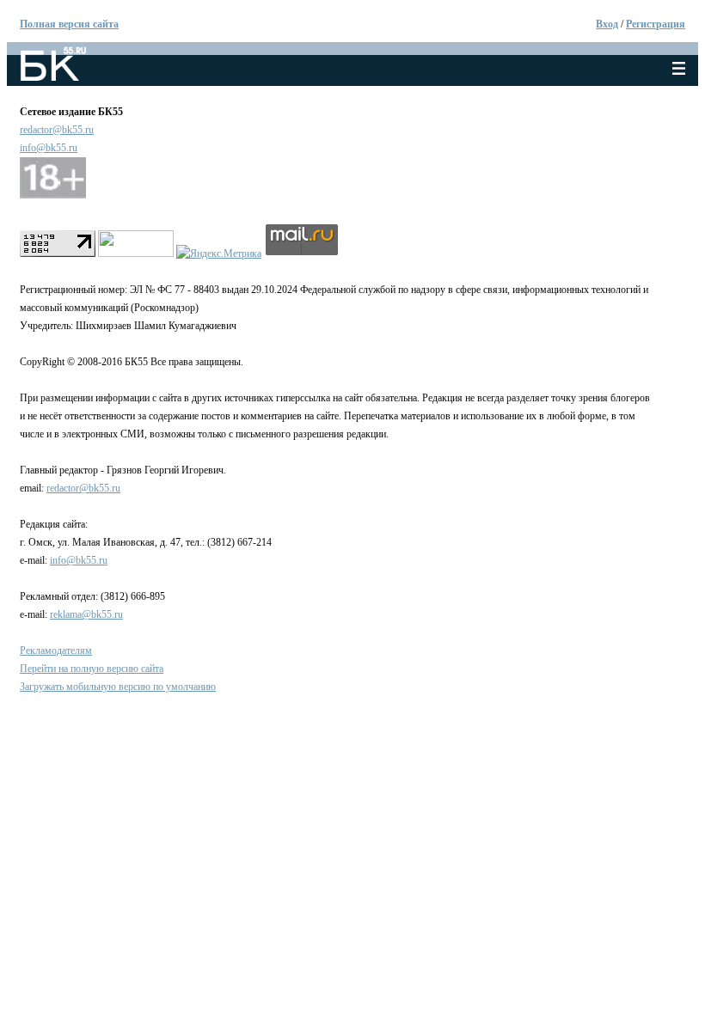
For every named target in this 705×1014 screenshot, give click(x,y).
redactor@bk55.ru (57, 130)
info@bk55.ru (48, 148)
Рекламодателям (56, 650)
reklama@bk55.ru (86, 614)
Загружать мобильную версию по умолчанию (118, 687)
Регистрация (655, 24)
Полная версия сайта (69, 24)
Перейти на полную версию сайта (91, 669)
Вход (607, 24)
